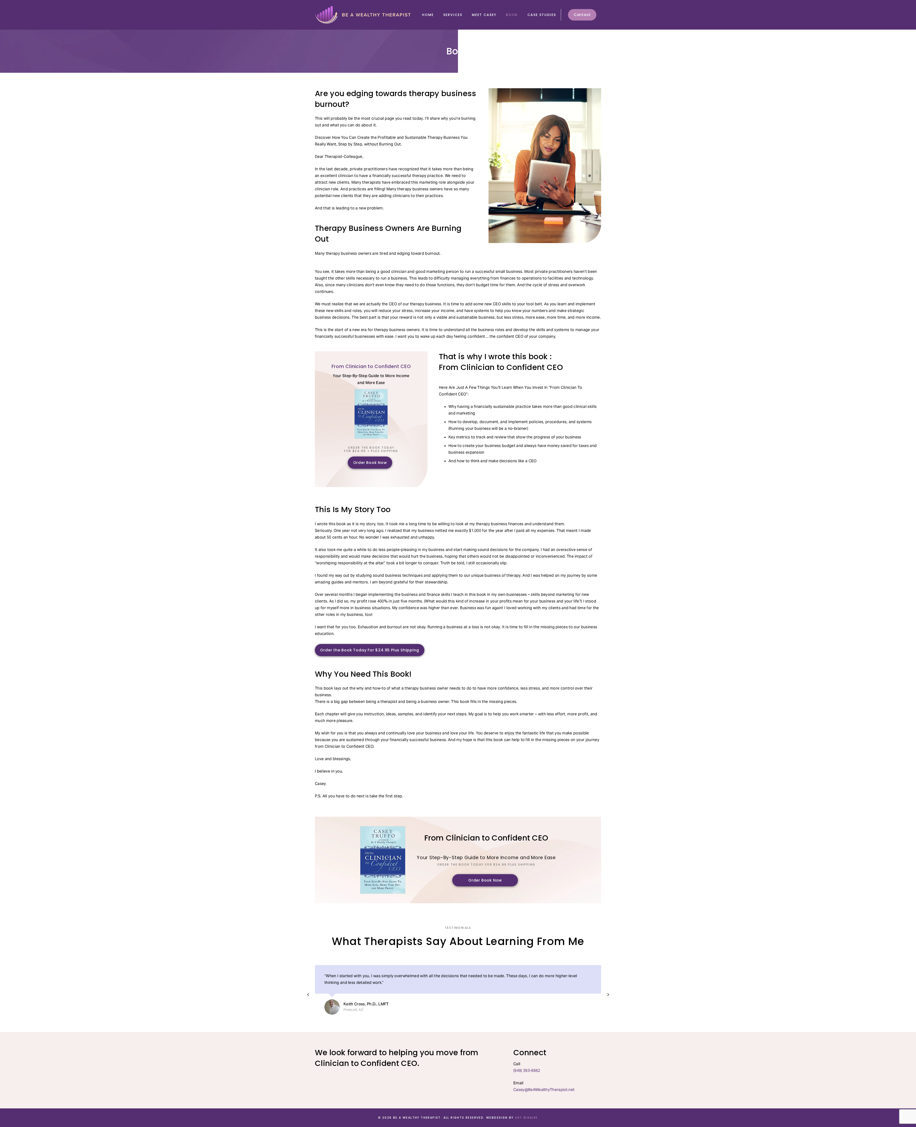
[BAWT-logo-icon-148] (363, 15)
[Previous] (308, 994)
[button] (465, 15)
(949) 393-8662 (527, 1070)
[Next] (607, 994)
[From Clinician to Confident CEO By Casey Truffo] (382, 860)
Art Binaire (526, 1118)
